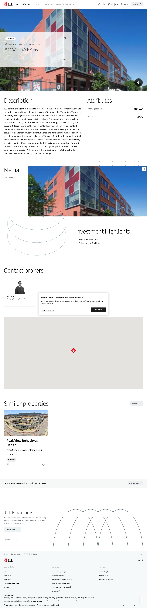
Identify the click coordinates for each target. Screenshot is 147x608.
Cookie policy (55, 605)
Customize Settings (48, 310)
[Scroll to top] (141, 555)
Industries (55, 591)
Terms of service (43, 605)
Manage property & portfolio (61, 579)
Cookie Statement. (47, 304)
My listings (7, 579)
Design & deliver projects (60, 583)
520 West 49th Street (30, 554)
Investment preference (11, 583)
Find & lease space (58, 572)
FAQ (5, 572)
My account (7, 576)
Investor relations (105, 579)
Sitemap (6, 587)
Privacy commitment (27, 605)
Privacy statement (11, 605)
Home (6, 554)
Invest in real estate (58, 576)
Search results (15, 554)
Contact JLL (103, 576)
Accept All (98, 309)
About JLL (102, 572)
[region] (73, 304)
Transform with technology (60, 587)
